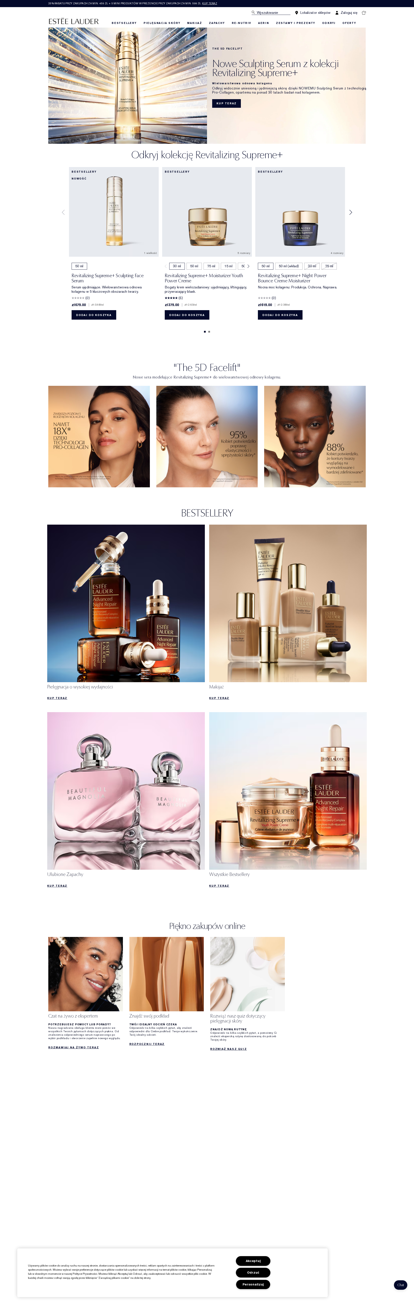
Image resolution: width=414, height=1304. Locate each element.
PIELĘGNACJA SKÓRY (162, 23)
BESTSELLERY (124, 23)
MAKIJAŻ (194, 23)
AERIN (263, 23)
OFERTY (349, 23)
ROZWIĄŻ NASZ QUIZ (228, 1049)
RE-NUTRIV (241, 23)
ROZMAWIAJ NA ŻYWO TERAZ (73, 1047)
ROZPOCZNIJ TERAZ (147, 1044)
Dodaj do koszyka (94, 315)
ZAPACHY (217, 23)
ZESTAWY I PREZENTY (295, 23)
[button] (401, 1285)
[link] (99, 436)
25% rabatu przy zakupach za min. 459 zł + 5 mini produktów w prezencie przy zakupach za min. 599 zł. (132, 3)
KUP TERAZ (226, 103)
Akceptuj (253, 1261)
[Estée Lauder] (73, 20)
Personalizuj (253, 1284)
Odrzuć (253, 1273)
